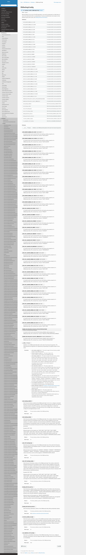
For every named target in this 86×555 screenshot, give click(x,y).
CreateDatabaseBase (7, 420)
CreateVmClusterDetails (7, 507)
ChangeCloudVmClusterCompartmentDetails (11, 294)
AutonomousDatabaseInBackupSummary (10, 202)
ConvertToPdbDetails (7, 365)
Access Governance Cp (6, 34)
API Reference (27, 2)
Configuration (3, 10)
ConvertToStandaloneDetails (8, 370)
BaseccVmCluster (6, 267)
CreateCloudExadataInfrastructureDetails (10, 402)
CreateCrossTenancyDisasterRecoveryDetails (10, 412)
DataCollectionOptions (7, 510)
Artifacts (3, 64)
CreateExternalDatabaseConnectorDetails (10, 467)
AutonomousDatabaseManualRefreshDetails (11, 207)
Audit (3, 66)
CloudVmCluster (6, 341)
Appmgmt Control (5, 62)
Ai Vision (3, 45)
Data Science (4, 116)
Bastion (3, 69)
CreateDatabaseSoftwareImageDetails (9, 433)
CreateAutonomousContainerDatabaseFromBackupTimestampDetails (11, 381)
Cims (3, 83)
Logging (2, 22)
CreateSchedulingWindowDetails (9, 502)
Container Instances (5, 97)
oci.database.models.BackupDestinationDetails (40, 513)
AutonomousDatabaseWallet (8, 220)
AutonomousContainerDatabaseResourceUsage (11, 170)
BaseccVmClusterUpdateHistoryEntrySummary (11, 275)
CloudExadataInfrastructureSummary (9, 338)
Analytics (3, 47)
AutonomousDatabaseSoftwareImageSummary (11, 215)
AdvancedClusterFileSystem (8, 141)
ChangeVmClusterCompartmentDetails (10, 320)
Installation (3, 8)
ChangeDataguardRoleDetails (8, 299)
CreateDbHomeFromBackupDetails (9, 441)
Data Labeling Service (6, 111)
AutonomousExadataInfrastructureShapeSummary (11, 228)
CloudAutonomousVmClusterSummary (10, 331)
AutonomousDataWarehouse (8, 175)
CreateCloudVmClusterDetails (8, 404)
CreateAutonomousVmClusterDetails (9, 394)
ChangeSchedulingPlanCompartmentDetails (10, 315)
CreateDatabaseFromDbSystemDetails (10, 431)
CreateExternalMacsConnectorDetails (9, 470)
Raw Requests (3, 27)
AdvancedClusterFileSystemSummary (9, 144)
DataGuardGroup (6, 515)
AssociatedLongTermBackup (8, 152)
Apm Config (4, 55)
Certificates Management (6, 81)
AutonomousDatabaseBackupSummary (10, 186)
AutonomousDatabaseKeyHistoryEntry (10, 204)
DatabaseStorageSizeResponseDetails (9, 541)
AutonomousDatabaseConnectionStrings (10, 189)
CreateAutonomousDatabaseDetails (9, 388)
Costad (3, 102)
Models (4, 123)
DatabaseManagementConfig (8, 533)
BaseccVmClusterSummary (8, 268)
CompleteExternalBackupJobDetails (9, 344)
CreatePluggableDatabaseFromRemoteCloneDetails (11, 489)
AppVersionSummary (7, 146)
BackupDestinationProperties (8, 262)
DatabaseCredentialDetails (8, 531)
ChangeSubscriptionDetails (8, 318)
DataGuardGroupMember (8, 517)
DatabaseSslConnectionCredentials (9, 538)
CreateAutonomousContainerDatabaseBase (10, 375)
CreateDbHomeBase (7, 436)
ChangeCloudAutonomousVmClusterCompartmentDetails (11, 286)
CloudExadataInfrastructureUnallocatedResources (11, 339)
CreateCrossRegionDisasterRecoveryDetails (10, 410)
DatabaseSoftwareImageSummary (9, 536)
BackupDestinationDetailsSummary (9, 260)
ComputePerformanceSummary (9, 346)
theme (32, 552)
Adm (3, 36)
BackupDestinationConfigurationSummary (10, 257)
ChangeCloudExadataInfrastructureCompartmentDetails (11, 291)
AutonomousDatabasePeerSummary (9, 210)
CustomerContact (6, 509)
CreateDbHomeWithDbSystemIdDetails (10, 446)
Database (3, 118)
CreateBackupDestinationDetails (9, 396)
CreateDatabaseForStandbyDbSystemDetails (11, 423)
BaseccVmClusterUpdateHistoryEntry (9, 273)
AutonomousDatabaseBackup (8, 183)
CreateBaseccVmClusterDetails (8, 399)
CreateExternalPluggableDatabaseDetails (10, 473)
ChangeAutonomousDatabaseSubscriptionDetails (11, 281)
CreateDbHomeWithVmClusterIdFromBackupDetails (11, 452)
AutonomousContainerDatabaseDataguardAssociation (11, 168)
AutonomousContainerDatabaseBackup (10, 160)
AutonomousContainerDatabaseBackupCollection (11, 162)
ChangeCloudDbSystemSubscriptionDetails (10, 289)
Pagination (3, 31)
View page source (57, 2)
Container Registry (5, 99)
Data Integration (5, 109)
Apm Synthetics (5, 59)
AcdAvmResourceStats (7, 125)
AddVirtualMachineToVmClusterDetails (10, 139)
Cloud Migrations (5, 88)
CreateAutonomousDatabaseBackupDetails (10, 383)
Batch (3, 71)
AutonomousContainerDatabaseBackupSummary (11, 165)
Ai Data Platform (5, 38)
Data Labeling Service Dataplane (8, 113)
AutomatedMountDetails (8, 157)
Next (59, 546)
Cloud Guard (4, 87)
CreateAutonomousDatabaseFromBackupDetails (11, 389)
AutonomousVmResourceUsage (9, 244)
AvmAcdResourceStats (7, 246)
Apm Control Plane (5, 57)
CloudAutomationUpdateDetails (9, 325)
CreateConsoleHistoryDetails (8, 407)
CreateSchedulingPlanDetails (8, 499)
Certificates (4, 80)
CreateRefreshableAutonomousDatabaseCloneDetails (11, 496)
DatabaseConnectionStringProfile (9, 528)
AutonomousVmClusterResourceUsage (10, 241)
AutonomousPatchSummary (8, 233)
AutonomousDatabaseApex (8, 181)
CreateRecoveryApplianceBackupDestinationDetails (11, 494)
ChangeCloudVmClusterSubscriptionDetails (10, 296)
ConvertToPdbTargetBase (8, 367)
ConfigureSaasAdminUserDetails (9, 352)
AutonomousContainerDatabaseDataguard (10, 167)
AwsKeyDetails (6, 249)
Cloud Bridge (4, 85)
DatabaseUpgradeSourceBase (8, 549)
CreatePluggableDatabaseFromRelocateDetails (11, 488)
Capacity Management (6, 78)
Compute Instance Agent (6, 94)
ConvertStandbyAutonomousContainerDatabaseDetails (11, 362)
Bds (2, 73)
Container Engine (5, 95)
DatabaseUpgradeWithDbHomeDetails (10, 552)
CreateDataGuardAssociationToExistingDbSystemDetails (11, 415)
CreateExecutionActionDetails (8, 460)
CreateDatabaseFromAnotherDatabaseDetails (11, 425)
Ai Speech (4, 43)
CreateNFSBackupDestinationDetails (9, 478)
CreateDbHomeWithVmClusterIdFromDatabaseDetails (11, 454)
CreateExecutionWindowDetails (9, 462)
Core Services (4, 101)
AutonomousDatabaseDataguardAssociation (11, 194)
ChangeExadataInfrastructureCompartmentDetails (11, 304)
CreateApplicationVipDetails (8, 373)
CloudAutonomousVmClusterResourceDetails (11, 328)
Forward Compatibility (5, 13)
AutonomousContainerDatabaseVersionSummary (11, 173)
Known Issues (3, 20)
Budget (3, 76)
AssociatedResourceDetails (8, 154)
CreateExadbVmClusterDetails (8, 457)
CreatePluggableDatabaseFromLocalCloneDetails (11, 486)
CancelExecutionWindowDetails (9, 278)
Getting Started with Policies (41, 17)
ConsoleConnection (7, 354)
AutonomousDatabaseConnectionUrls (10, 191)
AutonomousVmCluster (7, 238)
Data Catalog (4, 106)
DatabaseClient (5, 120)
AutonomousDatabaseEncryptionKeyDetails (10, 196)
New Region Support (5, 15)
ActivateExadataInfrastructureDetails (9, 133)
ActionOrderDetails (7, 128)
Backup (5, 254)
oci (9, 1)
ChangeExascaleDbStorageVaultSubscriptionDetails (11, 310)
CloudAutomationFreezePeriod (8, 323)
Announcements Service (6, 48)
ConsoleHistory (6, 357)
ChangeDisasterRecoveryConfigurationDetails (11, 302)
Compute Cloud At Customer (7, 92)
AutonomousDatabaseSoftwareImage (9, 212)
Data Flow (4, 108)
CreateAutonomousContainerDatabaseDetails (11, 378)
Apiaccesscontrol (5, 52)
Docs (22, 2)
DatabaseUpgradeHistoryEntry (8, 546)
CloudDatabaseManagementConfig (9, 333)
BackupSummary (6, 265)
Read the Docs (42, 552)
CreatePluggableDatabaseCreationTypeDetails (11, 483)
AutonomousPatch (7, 231)
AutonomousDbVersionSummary (9, 223)
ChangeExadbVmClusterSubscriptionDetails (10, 307)
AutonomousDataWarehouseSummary (10, 178)
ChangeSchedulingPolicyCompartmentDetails (11, 317)
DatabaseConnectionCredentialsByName (10, 525)
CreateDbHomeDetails (7, 438)
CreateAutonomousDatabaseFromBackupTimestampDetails (11, 391)
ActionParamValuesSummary (8, 131)
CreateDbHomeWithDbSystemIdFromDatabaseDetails (11, 449)
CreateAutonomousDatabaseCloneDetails (10, 386)
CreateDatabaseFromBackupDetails (9, 428)
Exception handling (4, 24)
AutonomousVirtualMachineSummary (10, 236)
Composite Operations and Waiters (7, 29)
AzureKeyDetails (6, 252)
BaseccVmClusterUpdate (7, 270)
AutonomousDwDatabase (8, 225)
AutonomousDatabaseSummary (9, 218)
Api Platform (4, 50)
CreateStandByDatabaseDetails (8, 504)
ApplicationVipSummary (7, 149)
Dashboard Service (5, 104)
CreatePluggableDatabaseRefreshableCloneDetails (11, 491)
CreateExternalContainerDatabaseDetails (10, 465)
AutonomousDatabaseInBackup (9, 199)
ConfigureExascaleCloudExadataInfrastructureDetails (11, 349)
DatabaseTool (6, 544)
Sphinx (26, 552)
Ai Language (4, 41)
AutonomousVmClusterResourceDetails (10, 239)
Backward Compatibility (5, 17)
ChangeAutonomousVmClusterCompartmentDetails (11, 283)
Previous (24, 546)
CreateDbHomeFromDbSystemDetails (10, 444)
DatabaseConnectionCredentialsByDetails (10, 523)
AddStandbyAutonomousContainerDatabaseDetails (11, 136)
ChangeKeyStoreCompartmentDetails (9, 312)
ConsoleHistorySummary (8, 360)
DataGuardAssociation (7, 512)
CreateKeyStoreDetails (7, 475)
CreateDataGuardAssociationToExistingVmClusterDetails (11, 417)
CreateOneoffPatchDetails (8, 481)
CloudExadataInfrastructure (8, 336)
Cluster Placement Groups (6, 90)
